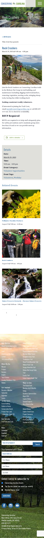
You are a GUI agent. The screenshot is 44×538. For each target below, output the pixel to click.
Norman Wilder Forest (29, 354)
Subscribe (4, 393)
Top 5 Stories (5, 377)
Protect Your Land (7, 411)
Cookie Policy (25, 528)
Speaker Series (6, 401)
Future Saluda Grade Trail (30, 378)
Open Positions (27, 417)
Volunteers (8, 178)
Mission (4, 367)
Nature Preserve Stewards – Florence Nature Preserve (21, 301)
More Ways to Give (28, 404)
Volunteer (4, 395)
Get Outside (6, 419)
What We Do (6, 364)
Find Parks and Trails (7, 421)
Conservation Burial (7, 409)
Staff (3, 351)
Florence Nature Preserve (30, 351)
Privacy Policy (6, 528)
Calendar (5, 430)
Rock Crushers (7, 260)
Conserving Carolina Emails (14, 483)
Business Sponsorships (29, 393)
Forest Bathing (6, 403)
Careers (4, 356)
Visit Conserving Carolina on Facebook (4, 505)
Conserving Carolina (13, 3)
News (3, 428)
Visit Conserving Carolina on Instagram (10, 505)
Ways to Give (27, 383)
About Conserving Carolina (9, 346)
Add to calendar (14, 138)
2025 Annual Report (7, 359)
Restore (4, 372)
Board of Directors (7, 348)
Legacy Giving (27, 399)
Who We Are (6, 343)
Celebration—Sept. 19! (8, 414)
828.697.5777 (6, 523)
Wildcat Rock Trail (28, 365)
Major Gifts (26, 396)
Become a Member (7, 390)
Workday (17, 178)
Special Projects (27, 401)
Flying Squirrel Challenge (30, 346)
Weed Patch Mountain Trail (30, 362)
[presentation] (21, 204)
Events (3, 398)
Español (4, 433)
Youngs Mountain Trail (29, 367)
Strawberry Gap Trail (28, 356)
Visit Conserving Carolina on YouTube (17, 505)
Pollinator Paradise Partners (12, 221)
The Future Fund (27, 385)
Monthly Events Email (12, 490)
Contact (4, 436)
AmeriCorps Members (8, 354)
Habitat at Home (6, 406)
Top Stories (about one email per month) (19, 486)
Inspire (3, 375)
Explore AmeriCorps (28, 411)
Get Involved (6, 387)
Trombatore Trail (27, 359)
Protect (4, 369)
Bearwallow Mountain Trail (30, 348)
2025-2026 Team (28, 419)
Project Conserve (28, 414)
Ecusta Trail (26, 375)
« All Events (6, 37)
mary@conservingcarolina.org (18, 109)
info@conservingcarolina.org (11, 526)
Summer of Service (28, 422)
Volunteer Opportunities (14, 171)
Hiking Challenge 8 (28, 343)
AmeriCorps (27, 409)
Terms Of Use (16, 528)
